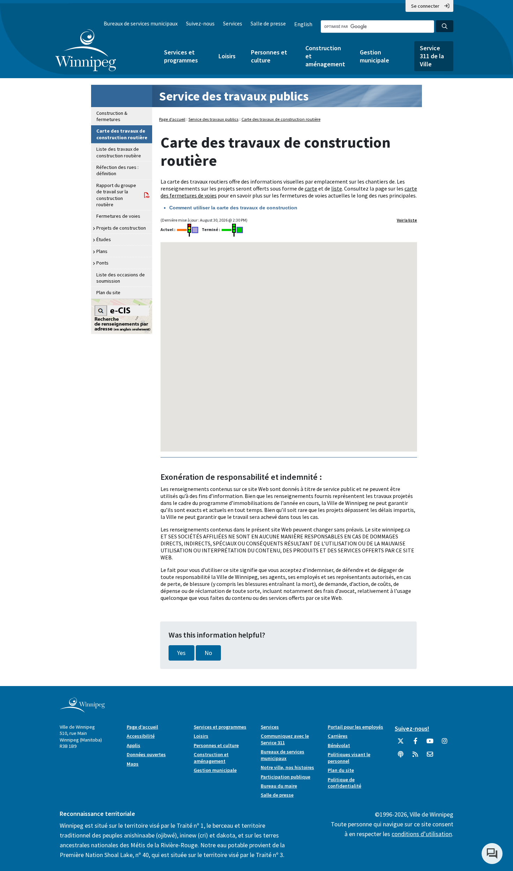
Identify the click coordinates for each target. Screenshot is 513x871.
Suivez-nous (200, 23)
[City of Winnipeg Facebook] (415, 744)
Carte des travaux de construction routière (121, 134)
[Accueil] (85, 50)
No (208, 653)
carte (311, 188)
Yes (181, 653)
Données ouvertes (146, 754)
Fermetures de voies (118, 216)
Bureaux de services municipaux (141, 23)
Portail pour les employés (355, 727)
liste (336, 188)
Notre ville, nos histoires (287, 767)
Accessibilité (141, 736)
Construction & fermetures (111, 116)
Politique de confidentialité (344, 782)
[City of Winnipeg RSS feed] (415, 757)
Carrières (338, 736)
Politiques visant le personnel (349, 757)
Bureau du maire (279, 786)
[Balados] (401, 757)
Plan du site (108, 292)
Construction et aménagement (324, 56)
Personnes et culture (269, 56)
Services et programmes (181, 56)
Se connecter (425, 6)
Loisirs (227, 56)
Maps (133, 764)
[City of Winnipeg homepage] (82, 710)
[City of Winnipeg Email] (430, 757)
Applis (133, 745)
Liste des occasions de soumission (120, 277)
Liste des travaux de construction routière (118, 152)
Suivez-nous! (412, 728)
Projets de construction (121, 228)
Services (232, 23)
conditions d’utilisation (422, 834)
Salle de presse (268, 23)
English (303, 24)
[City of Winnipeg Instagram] (445, 744)
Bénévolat (339, 745)
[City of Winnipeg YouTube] (430, 744)
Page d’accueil (172, 119)
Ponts (102, 263)
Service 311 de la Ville (432, 56)
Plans (101, 251)
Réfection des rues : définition (117, 170)
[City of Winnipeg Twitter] (401, 744)
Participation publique (285, 777)
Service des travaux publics (233, 96)
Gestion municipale (374, 56)
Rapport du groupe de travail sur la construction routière (116, 195)
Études (103, 239)
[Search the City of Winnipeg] (444, 26)
